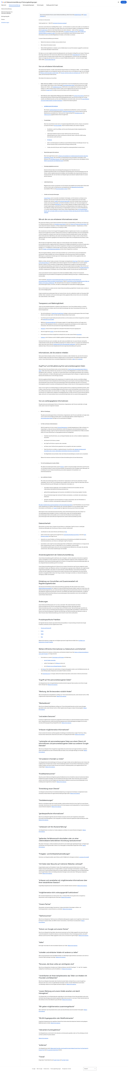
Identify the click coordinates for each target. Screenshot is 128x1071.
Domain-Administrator (62, 427)
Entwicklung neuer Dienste (60, 224)
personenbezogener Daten (68, 85)
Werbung (58, 663)
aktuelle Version (77, 14)
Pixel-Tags (75, 261)
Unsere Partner (47, 198)
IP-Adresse (49, 139)
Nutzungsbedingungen (28, 5)
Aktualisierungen (5, 22)
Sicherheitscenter (46, 673)
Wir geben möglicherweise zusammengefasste (49, 504)
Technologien (40, 5)
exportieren (79, 334)
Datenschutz (46, 1068)
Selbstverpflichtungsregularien (45, 588)
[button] (118, 2)
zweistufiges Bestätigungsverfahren (71, 534)
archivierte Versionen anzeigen (59, 23)
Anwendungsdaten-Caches (61, 188)
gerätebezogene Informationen (51, 106)
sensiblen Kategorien (84, 267)
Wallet (42, 634)
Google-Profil (49, 90)
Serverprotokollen (58, 125)
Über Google (39, 1068)
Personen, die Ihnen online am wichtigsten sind (70, 72)
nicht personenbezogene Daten (65, 504)
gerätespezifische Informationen (56, 109)
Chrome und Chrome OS (46, 628)
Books (42, 631)
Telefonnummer (47, 114)
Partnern (62, 466)
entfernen (80, 359)
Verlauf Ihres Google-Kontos (57, 313)
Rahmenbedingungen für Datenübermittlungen (6, 12)
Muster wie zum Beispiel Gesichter (54, 666)
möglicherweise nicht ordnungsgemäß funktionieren (64, 344)
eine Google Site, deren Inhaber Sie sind (69, 1048)
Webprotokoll (53, 1048)
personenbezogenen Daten (46, 418)
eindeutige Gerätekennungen (69, 111)
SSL (66, 531)
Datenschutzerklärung (14, 5)
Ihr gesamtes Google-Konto (52, 1050)
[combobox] (90, 1068)
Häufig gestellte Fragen (52, 5)
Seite (44, 669)
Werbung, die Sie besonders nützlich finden (49, 72)
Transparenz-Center (66, 1068)
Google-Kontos (44, 30)
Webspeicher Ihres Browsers (77, 187)
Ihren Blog (58, 1048)
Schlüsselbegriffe (76, 54)
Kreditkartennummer (57, 86)
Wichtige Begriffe (5, 16)
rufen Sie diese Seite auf (50, 59)
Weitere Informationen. (53, 684)
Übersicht (3, 5)
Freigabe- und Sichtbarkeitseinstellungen (51, 249)
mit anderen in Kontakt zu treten (71, 31)
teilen (74, 359)
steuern (52, 331)
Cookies (56, 201)
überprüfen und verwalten (48, 319)
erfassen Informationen (79, 95)
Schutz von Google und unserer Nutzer (79, 224)
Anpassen (43, 328)
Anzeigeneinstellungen (51, 322)
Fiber (42, 636)
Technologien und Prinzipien (58, 657)
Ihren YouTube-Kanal (82, 1048)
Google (33, 1068)
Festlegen (43, 337)
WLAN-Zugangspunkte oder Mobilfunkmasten (53, 160)
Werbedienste (58, 204)
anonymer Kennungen (65, 201)
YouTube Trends (65, 1060)
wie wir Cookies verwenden (49, 660)
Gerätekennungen (79, 113)
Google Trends (56, 1060)
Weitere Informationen (43, 1038)
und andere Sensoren (55, 159)
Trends (55, 508)
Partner (3, 19)
